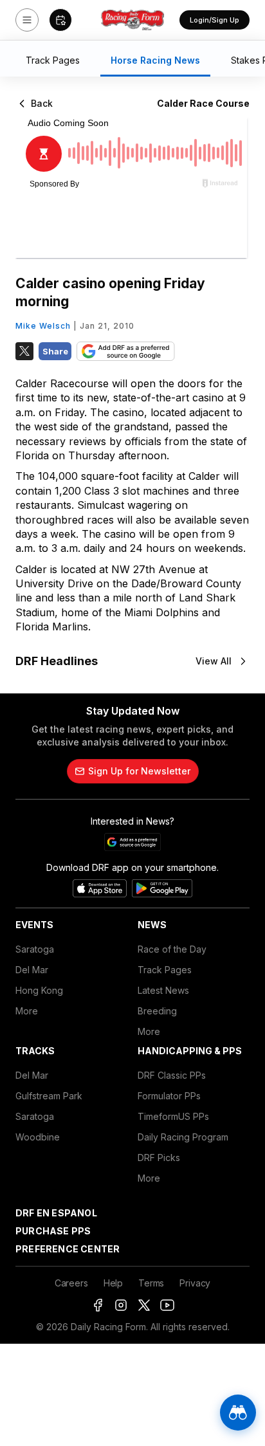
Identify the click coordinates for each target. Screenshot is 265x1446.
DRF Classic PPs (172, 1075)
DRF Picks (159, 1157)
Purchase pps (53, 1230)
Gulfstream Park (48, 1095)
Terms (151, 1282)
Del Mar (31, 969)
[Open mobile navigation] (27, 20)
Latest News (163, 990)
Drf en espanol (56, 1212)
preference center (67, 1248)
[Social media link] (97, 1305)
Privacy (194, 1282)
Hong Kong (39, 990)
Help (113, 1282)
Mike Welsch (43, 326)
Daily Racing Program (183, 1136)
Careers (71, 1282)
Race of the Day (172, 949)
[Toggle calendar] (60, 20)
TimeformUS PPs (173, 1116)
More (26, 1010)
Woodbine (37, 1136)
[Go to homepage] (132, 20)
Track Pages (165, 969)
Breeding (157, 1010)
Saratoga (34, 949)
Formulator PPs (169, 1095)
